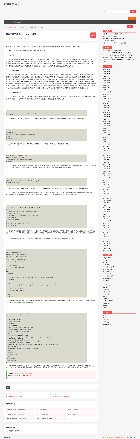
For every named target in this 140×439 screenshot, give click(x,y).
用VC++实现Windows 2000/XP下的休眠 (16, 418)
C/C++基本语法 (108, 269)
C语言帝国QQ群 (16, 22)
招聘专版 (106, 294)
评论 (106, 322)
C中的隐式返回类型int (109, 40)
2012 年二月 (107, 89)
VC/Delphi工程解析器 (42, 409)
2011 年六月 (107, 103)
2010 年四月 (107, 135)
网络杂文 (106, 305)
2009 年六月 (107, 157)
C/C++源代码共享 (21, 27)
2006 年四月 (107, 239)
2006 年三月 (107, 241)
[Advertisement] (50, 5)
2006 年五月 (107, 236)
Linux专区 (106, 280)
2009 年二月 (107, 166)
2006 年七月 (107, 232)
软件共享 (106, 307)
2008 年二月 (107, 193)
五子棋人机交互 (71, 414)
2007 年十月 (107, 202)
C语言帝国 (28, 375)
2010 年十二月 (107, 117)
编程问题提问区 (108, 303)
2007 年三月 (107, 214)
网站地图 (111, 437)
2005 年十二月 (107, 248)
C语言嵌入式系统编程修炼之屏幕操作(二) (16, 414)
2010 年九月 (107, 123)
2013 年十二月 (107, 74)
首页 (7, 22)
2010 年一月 (107, 141)
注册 (105, 315)
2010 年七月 (107, 128)
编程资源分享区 (12, 27)
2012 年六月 (107, 80)
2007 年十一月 (107, 200)
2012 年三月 (107, 87)
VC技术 (106, 287)
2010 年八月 (107, 126)
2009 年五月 (107, 160)
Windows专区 (107, 289)
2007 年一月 (107, 218)
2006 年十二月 (107, 221)
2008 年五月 (107, 187)
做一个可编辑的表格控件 (43, 414)
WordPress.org (107, 324)
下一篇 (61, 395)
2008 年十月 (107, 175)
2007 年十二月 (107, 198)
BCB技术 (106, 262)
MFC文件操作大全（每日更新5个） (45, 418)
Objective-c (106, 282)
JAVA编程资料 (107, 278)
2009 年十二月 (107, 144)
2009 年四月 (107, 162)
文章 (106, 319)
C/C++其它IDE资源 (109, 267)
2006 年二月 (107, 243)
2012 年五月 (107, 83)
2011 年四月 (107, 107)
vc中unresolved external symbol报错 (16, 409)
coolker (106, 50)
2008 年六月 (107, 184)
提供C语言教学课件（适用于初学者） (122, 52)
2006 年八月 (107, 230)
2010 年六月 (107, 130)
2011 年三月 (107, 110)
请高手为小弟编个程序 (73, 409)
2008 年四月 (107, 189)
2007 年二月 (107, 216)
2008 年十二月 (107, 171)
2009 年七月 (107, 155)
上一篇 (14, 395)
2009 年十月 (107, 148)
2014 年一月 (107, 71)
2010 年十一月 (107, 119)
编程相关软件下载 (108, 301)
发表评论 (27, 38)
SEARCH (133, 11)
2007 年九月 (107, 205)
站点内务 (106, 298)
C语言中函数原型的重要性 (110, 36)
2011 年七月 (107, 101)
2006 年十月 (107, 225)
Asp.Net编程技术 (108, 258)
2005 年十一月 (107, 250)
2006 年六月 (107, 234)
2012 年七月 (107, 78)
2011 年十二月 (107, 92)
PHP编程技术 (107, 285)
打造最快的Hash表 (116, 50)
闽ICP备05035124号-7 (120, 437)
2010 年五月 (107, 132)
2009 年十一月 (107, 146)
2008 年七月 (107, 182)
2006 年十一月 (107, 223)
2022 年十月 (107, 69)
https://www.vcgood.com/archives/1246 (22, 373)
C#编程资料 (107, 264)
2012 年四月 (107, 85)
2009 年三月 (107, 164)
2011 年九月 (107, 96)
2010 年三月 (107, 137)
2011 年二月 (107, 112)
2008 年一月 (107, 196)
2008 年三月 (107, 191)
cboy (9, 38)
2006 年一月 (107, 245)
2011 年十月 (107, 94)
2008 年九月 (107, 178)
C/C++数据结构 (108, 271)
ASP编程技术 (107, 260)
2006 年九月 (107, 227)
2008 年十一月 (107, 173)
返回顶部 (7, 437)
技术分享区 (107, 291)
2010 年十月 (107, 121)
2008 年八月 (107, 180)
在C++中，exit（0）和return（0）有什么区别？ (116, 43)
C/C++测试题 (107, 273)
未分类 (106, 296)
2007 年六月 (107, 212)
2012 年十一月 (107, 76)
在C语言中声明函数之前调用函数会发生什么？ (116, 38)
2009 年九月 (107, 150)
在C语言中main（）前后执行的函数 (113, 34)
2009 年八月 (107, 153)
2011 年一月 (107, 114)
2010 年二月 (107, 139)
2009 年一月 (107, 169)
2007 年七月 (107, 209)
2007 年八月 (107, 207)
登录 (12, 431)
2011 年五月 (107, 105)
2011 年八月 (107, 98)
